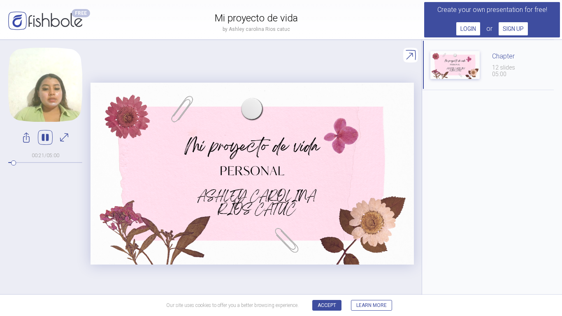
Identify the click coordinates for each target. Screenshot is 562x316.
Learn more (371, 305)
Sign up (513, 29)
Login (468, 29)
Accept (327, 305)
